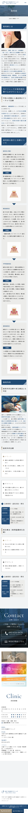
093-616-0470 (5, 742)
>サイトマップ (4, 800)
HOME (10, 18)
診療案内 (14, 18)
